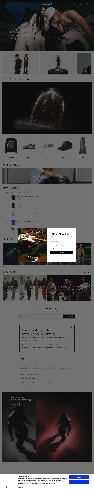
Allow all (79, 477)
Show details (21, 487)
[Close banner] (91, 475)
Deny (79, 481)
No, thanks (61, 255)
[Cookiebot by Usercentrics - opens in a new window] (9, 487)
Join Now (61, 252)
